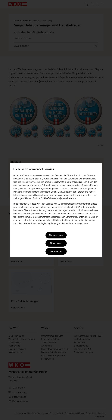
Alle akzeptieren (56, 235)
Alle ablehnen (56, 251)
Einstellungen (56, 243)
